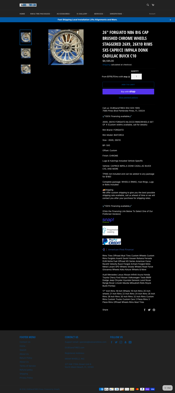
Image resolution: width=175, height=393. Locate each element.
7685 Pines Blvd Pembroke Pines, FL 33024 (123, 111)
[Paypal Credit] (111, 244)
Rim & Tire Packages (40, 14)
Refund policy (26, 370)
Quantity (135, 71)
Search (23, 350)
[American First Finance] (118, 250)
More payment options (128, 97)
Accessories (63, 14)
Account (152, 14)
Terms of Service (28, 366)
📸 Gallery (82, 14)
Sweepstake (116, 14)
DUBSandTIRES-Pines (34, 389)
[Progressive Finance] (110, 234)
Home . (23, 346)
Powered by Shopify (52, 389)
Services (98, 14)
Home (22, 14)
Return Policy (26, 358)
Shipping (106, 64)
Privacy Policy (26, 378)
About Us (24, 354)
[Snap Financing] (108, 222)
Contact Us (25, 342)
